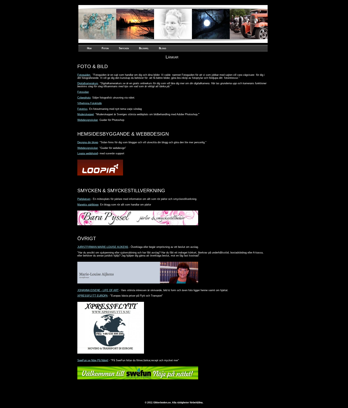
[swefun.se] (138, 380)
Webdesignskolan (87, 119)
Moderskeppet (85, 114)
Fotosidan (83, 91)
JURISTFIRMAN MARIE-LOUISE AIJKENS (102, 246)
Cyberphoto (84, 97)
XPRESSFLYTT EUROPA (92, 295)
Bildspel (144, 48)
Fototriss (82, 108)
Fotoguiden (84, 74)
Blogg (162, 48)
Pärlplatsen (83, 198)
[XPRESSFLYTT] (111, 354)
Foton (105, 48)
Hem (89, 48)
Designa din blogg (87, 142)
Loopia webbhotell (87, 153)
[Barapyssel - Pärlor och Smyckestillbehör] (138, 226)
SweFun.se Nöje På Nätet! (92, 360)
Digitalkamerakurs (87, 83)
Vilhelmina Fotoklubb (89, 103)
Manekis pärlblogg (87, 204)
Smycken (124, 48)
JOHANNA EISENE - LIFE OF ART (98, 290)
